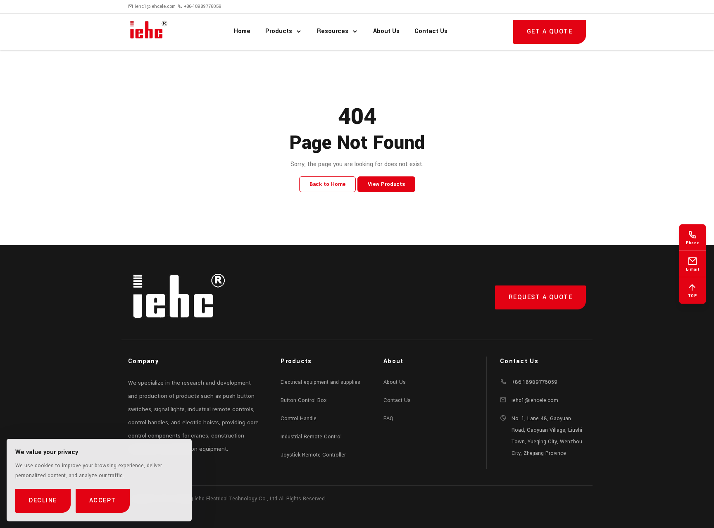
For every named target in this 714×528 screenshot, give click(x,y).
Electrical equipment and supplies (320, 382)
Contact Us (397, 400)
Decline (43, 500)
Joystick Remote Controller (313, 455)
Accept (102, 500)
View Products (386, 184)
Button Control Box (303, 400)
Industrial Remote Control (311, 436)
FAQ (388, 418)
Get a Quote (550, 31)
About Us (394, 382)
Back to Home (327, 184)
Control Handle (299, 418)
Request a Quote (541, 297)
